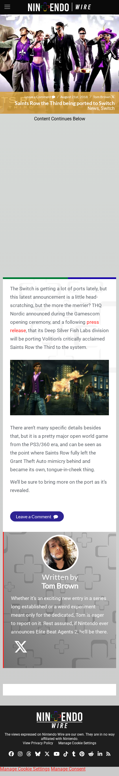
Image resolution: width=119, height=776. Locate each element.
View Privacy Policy (38, 743)
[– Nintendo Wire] (59, 719)
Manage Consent (68, 769)
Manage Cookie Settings (77, 743)
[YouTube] (57, 753)
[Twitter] (47, 753)
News (93, 108)
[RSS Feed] (108, 753)
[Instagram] (20, 753)
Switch (108, 108)
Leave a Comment (38, 97)
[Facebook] (11, 753)
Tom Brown (102, 97)
